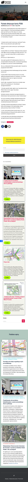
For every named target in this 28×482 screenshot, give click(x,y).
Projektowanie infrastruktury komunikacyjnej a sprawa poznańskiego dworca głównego (13, 182)
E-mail (4, 147)
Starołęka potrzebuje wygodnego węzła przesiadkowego (13, 362)
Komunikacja (10, 122)
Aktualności (6, 396)
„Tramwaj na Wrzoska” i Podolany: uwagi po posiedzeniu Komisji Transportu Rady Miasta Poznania (14, 298)
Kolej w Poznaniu (7, 358)
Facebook (14, 475)
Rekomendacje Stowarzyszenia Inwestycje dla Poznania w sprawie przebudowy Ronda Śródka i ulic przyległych (14, 219)
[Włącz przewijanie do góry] (25, 479)
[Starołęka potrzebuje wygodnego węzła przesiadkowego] (14, 347)
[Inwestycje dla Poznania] (6, 2)
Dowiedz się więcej (13, 463)
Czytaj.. (7, 199)
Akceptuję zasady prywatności (11, 152)
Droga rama (6, 262)
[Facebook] (1, 241)
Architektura (12, 396)
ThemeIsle (20, 478)
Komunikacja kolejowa (14, 398)
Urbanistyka (22, 398)
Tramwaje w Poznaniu (12, 359)
